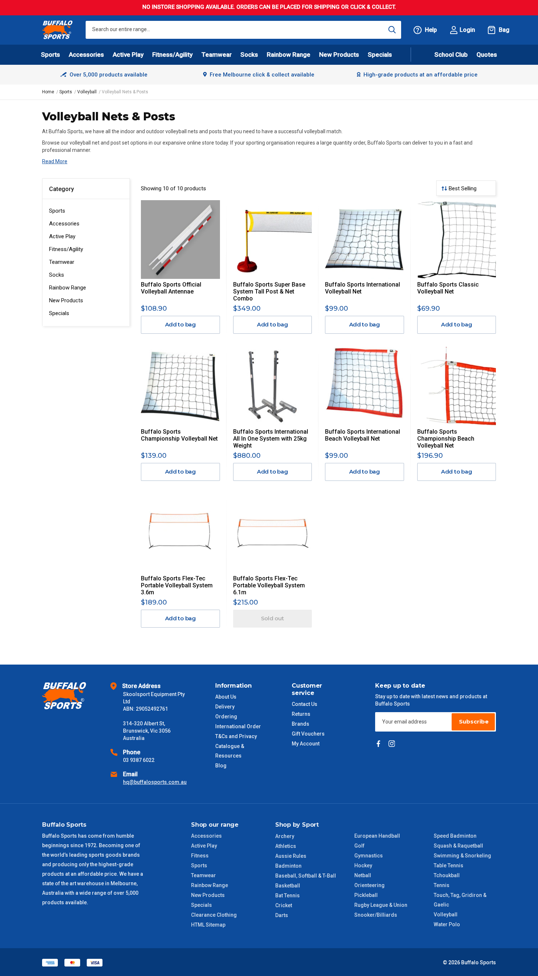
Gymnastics (368, 856)
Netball (362, 875)
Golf (359, 846)
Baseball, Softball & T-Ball (305, 876)
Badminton (288, 866)
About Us (225, 697)
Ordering (226, 716)
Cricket (283, 905)
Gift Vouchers (308, 734)
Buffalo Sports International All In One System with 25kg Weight (270, 438)
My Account (306, 744)
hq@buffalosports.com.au (155, 782)
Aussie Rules (290, 856)
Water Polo (447, 924)
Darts (281, 915)
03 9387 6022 (138, 760)
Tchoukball (447, 875)
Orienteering (369, 885)
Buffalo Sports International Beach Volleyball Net (362, 435)
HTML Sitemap (208, 925)
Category (61, 189)
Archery (284, 836)
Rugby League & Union (380, 905)
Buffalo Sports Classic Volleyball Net (448, 288)
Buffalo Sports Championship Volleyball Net (179, 435)
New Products (339, 54)
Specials (59, 313)
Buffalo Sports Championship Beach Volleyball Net (445, 438)
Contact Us (304, 704)
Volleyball (445, 914)
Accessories (64, 223)
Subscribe (474, 721)
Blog (221, 766)
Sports (57, 210)
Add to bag (180, 324)
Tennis (441, 885)
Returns (301, 714)
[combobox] (243, 30)
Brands (300, 724)
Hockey (363, 865)
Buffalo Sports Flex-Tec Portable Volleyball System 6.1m (269, 585)
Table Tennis (448, 865)
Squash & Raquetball (458, 846)
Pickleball (366, 895)
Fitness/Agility (66, 249)
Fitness (200, 856)
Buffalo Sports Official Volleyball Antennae (171, 288)
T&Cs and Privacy (236, 736)
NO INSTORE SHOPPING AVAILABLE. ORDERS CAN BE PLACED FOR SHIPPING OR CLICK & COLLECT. (269, 7)
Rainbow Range (67, 287)
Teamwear (61, 262)
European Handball (377, 836)
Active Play (62, 236)
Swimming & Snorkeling (462, 856)
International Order (238, 726)
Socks (56, 275)
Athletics (285, 846)
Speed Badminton (455, 836)
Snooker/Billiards (375, 915)
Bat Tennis (287, 895)
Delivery (225, 707)
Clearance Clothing (214, 915)
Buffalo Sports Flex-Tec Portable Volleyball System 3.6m (177, 585)
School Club (451, 54)
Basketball (287, 886)
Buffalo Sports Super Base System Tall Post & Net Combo (269, 291)
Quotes (487, 54)
